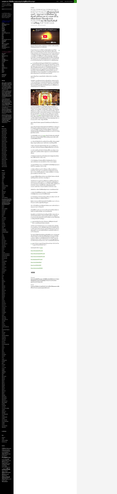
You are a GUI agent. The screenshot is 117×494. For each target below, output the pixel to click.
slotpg (3, 64)
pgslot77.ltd (4, 290)
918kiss (3, 23)
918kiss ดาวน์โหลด (5, 185)
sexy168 (3, 323)
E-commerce (4, 217)
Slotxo (5, 462)
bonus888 (3, 211)
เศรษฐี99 (3, 422)
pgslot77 (3, 288)
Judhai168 (3, 245)
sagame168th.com (5, 319)
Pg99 (2, 278)
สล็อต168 (3, 377)
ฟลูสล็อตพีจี (3, 371)
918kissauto (4, 187)
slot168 (3, 54)
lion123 (3, 249)
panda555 (3, 271)
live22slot (3, 252)
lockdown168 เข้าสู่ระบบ (6, 253)
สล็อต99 (3, 389)
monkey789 (4, 264)
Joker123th (8, 453)
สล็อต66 (3, 382)
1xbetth (3, 66)
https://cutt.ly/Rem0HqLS (36, 262)
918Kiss (3, 184)
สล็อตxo (3, 393)
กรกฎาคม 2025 (4, 147)
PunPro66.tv (4, 303)
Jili (2, 233)
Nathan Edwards (42, 25)
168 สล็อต (3, 174)
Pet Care (3, 272)
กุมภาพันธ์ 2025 (4, 154)
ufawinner (3, 355)
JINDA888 (3, 59)
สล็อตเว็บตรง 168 (4, 401)
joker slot (3, 76)
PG (2, 274)
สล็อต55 (3, 380)
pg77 (2, 277)
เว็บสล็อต (3, 418)
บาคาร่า (3, 62)
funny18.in (3, 224)
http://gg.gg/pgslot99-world (36, 259)
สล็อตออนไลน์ (4, 396)
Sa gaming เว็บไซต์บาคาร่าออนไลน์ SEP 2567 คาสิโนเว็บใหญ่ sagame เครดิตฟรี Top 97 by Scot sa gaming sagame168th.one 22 (45, 286)
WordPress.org (4, 441)
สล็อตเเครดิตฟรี (4, 402)
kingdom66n (4, 246)
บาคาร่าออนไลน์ (4, 44)
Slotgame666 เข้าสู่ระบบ (5, 329)
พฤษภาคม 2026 (4, 133)
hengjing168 (4, 229)
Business (3, 214)
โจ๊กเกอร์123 (4, 53)
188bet (3, 178)
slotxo (3, 63)
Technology (4, 339)
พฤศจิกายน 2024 (4, 159)
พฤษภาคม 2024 (4, 166)
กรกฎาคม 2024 (4, 165)
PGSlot (33, 272)
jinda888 (3, 237)
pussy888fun (4, 312)
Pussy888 (7, 459)
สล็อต (3, 374)
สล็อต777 (3, 383)
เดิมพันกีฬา (3, 412)
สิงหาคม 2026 (4, 128)
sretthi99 (3, 334)
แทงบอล (3, 424)
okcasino (3, 268)
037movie (3, 172)
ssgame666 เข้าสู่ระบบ (5, 335)
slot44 (3, 58)
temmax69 (3, 342)
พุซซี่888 (3, 30)
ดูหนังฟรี (3, 28)
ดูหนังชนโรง (4, 41)
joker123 (3, 27)
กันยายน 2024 (4, 162)
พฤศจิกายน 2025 (4, 141)
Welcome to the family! (69, 1)
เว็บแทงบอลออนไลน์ (5, 421)
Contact (61, 1)
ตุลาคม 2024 (4, 160)
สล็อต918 (3, 387)
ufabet (3, 351)
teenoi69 (3, 341)
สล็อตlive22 (4, 390)
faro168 (3, 220)
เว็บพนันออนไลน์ (4, 417)
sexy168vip (3, 325)
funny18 (8, 451)
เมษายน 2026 (4, 134)
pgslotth (3, 297)
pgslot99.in (3, 293)
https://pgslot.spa (4, 67)
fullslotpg (3, 223)
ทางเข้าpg (32, 7)
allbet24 (3, 71)
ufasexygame (4, 354)
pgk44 (3, 283)
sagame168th (4, 460)
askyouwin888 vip (5, 197)
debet (3, 216)
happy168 (3, 226)
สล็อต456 (3, 379)
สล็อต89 (3, 386)
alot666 (3, 196)
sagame (3, 26)
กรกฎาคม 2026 (4, 130)
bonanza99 (3, 210)
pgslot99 (3, 291)
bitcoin (3, 207)
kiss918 (3, 248)
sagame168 (3, 316)
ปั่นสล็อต (9, 467)
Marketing (3, 262)
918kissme (3, 188)
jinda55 (3, 236)
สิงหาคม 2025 (4, 146)
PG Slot (9, 457)
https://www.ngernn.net (5, 47)
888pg (3, 182)
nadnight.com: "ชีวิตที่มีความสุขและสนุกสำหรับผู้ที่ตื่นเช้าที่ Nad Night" (18, 1)
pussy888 (3, 29)
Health (3, 227)
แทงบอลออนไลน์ (4, 425)
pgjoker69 (3, 281)
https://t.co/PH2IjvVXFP (36, 265)
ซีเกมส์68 (3, 361)
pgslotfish (3, 296)
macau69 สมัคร (4, 261)
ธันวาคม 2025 (4, 140)
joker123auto (4, 240)
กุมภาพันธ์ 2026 (4, 137)
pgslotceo (3, 294)
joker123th (3, 242)
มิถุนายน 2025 (4, 149)
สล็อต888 (9, 472)
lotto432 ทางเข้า (4, 256)
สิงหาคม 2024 (4, 163)
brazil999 (3, 213)
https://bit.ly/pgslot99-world (37, 250)
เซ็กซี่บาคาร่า (4, 411)
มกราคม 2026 (4, 138)
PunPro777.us (4, 306)
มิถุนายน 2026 (4, 131)
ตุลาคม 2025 (4, 143)
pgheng (3, 280)
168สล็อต (3, 177)
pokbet (3, 299)
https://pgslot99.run (5, 60)
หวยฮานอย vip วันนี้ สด (5, 408)
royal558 (3, 313)
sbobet (3, 322)
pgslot (39, 115)
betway (3, 205)
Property (3, 300)
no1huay (3, 265)
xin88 (3, 357)
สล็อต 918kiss (4, 376)
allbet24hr (3, 193)
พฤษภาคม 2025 (4, 150)
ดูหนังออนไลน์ (4, 25)
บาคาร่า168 (4, 31)
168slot (3, 175)
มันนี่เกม (3, 373)
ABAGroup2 (4, 191)
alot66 (3, 194)
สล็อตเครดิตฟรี (4, 398)
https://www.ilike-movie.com (6, 39)
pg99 (2, 35)
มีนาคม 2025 (4, 153)
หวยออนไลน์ (4, 48)
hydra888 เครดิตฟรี (5, 232)
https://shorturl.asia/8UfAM (37, 268)
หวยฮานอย (3, 406)
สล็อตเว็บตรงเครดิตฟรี (5, 43)
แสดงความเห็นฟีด (5, 440)
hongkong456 (4, 230)
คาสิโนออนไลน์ (4, 360)
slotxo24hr (3, 332)
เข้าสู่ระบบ (3, 437)
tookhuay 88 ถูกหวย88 (5, 344)
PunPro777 (4, 304)
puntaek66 (3, 307)
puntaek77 (3, 309)
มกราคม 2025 (4, 156)
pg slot (3, 70)
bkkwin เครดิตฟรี (4, 208)
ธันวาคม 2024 (4, 157)
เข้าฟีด (3, 438)
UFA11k (3, 347)
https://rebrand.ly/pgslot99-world (38, 253)
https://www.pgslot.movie (6, 32)
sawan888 (3, 320)
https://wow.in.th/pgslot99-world (38, 256)
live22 (3, 37)
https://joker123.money (5, 24)
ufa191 (3, 348)
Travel (3, 345)
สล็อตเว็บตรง (4, 399)
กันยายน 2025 (4, 144)
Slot (2, 462)
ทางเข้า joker (4, 75)
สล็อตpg (3, 392)
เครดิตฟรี (3, 409)
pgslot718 (3, 287)
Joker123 (4, 453)
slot (2, 328)
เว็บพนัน (3, 415)
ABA (2, 190)
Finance (3, 221)
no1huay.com (4, 267)
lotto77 (3, 259)
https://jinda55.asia (5, 55)
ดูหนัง (3, 38)
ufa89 (3, 350)
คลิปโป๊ (3, 65)
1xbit (2, 181)
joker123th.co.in (4, 243)
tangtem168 (4, 338)
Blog (57, 1)
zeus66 (3, 358)
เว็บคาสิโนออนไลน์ (5, 414)
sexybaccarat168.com (5, 326)
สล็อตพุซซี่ (3, 395)
